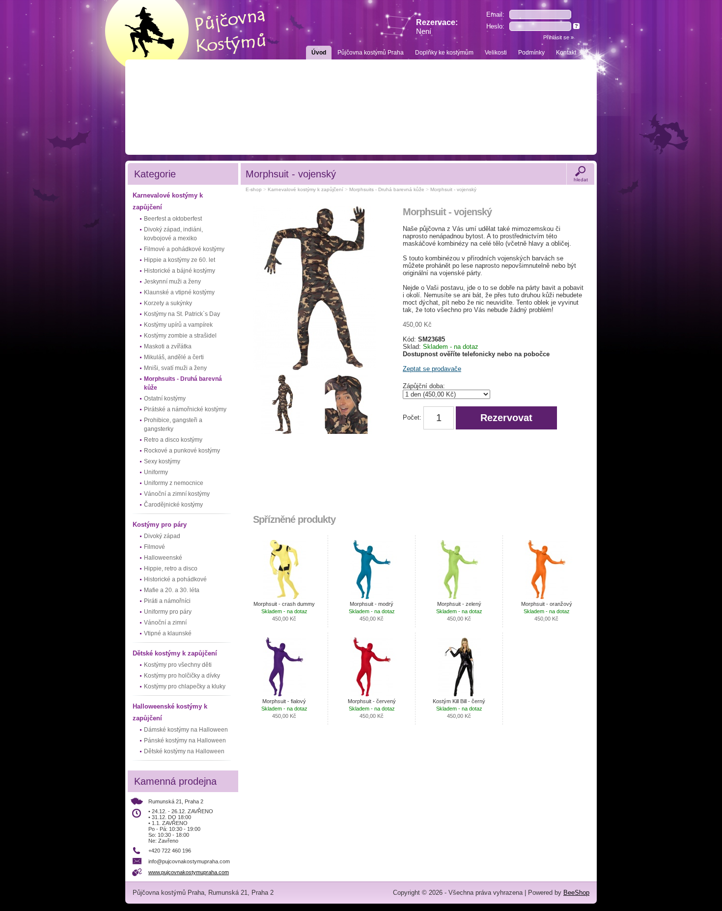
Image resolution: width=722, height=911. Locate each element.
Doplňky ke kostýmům (444, 52)
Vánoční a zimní (165, 622)
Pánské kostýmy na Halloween (185, 740)
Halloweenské (163, 557)
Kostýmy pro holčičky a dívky (182, 675)
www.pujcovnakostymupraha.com (188, 872)
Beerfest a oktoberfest (173, 218)
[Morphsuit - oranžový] (546, 569)
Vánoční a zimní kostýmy (177, 493)
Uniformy (156, 472)
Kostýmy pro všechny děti (178, 664)
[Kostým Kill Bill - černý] (459, 667)
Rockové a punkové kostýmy (182, 450)
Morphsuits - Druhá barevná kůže (183, 383)
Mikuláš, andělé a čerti (174, 357)
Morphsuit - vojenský (453, 189)
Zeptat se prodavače (432, 368)
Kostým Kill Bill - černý (459, 708)
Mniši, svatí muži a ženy (175, 368)
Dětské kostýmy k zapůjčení (175, 653)
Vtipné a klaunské (168, 633)
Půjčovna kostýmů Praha (370, 52)
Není (423, 31)
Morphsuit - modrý (372, 611)
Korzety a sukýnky (168, 303)
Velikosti (496, 52)
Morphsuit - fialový (284, 708)
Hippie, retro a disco (170, 568)
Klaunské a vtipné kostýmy (179, 292)
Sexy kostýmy (162, 461)
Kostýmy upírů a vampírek (178, 324)
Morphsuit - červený (372, 708)
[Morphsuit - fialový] (284, 667)
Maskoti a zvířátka (168, 346)
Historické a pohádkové (175, 579)
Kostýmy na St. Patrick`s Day (182, 314)
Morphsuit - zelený (459, 611)
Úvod (318, 52)
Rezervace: (437, 26)
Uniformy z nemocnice (173, 483)
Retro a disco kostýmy (173, 439)
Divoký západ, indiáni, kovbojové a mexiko (173, 234)
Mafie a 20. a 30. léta (171, 590)
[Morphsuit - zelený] (459, 569)
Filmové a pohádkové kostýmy (184, 249)
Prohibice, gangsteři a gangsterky (173, 424)
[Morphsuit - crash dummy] (284, 569)
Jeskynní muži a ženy (172, 281)
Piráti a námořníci (167, 601)
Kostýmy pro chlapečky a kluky (184, 686)
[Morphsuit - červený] (371, 667)
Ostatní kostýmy (165, 398)
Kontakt (566, 52)
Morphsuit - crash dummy (284, 611)
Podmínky (531, 52)
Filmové (154, 546)
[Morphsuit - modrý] (371, 569)
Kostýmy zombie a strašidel (180, 335)
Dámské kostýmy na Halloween (186, 729)
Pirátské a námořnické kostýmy (185, 409)
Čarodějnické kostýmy (173, 504)
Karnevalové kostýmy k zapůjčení (168, 201)
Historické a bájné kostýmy (179, 270)
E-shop (254, 189)
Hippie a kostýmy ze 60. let (179, 259)
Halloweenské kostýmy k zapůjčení (170, 712)
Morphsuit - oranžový (546, 611)
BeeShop (576, 892)
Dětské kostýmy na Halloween (184, 751)
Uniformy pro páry (168, 611)
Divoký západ (162, 536)
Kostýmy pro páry (160, 524)
